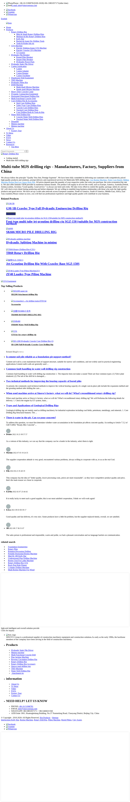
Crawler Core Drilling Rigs (27, 108)
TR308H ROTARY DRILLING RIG (26, 315)
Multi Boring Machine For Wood (21, 570)
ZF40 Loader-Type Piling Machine (28, 274)
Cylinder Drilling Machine (18, 567)
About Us (10, 128)
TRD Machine (17, 80)
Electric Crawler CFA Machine (28, 50)
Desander (15, 121)
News (8, 140)
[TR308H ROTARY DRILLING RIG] (21, 311)
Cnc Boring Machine (98, 180)
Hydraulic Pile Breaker (20, 55)
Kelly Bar (20, 39)
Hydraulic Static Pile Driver (22, 64)
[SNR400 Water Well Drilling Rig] (15, 321)
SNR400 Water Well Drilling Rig (24, 325)
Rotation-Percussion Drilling (19, 551)
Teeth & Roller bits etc (25, 43)
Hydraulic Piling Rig (19, 82)
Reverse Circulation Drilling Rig (24, 659)
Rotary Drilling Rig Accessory (23, 664)
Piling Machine (54, 720)
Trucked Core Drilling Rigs (27, 110)
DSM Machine (17, 85)
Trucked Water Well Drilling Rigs (29, 119)
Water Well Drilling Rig (20, 115)
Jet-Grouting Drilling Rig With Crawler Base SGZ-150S (42, 263)
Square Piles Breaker (24, 59)
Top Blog (15, 147)
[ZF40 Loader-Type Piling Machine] (23, 271)
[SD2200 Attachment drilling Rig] (19, 291)
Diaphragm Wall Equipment (22, 78)
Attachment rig (17, 673)
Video (8, 135)
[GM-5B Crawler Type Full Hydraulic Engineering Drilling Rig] (10, 203)
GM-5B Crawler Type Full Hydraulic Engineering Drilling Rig (47, 208)
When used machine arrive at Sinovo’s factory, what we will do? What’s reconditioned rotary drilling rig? (61, 393)
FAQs (8, 137)
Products (9, 30)
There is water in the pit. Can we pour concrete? (31, 417)
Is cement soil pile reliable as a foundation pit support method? (38, 356)
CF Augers (20, 53)
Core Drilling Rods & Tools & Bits (30, 112)
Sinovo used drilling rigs (21, 666)
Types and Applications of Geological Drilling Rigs (32, 405)
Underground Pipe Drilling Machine (22, 558)
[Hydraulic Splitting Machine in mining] (18, 239)
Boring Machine (26, 720)
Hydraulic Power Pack (25, 62)
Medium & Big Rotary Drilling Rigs (30, 36)
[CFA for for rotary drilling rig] (14, 331)
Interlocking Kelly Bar (10, 720)
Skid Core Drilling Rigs (25, 103)
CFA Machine (16, 46)
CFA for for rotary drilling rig (23, 335)
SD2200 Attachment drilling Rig (24, 294)
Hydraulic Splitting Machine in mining (31, 242)
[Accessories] (28, 301)
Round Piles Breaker (24, 57)
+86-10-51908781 (26, 706)
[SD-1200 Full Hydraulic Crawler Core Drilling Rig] (32, 341)
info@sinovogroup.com (27, 709)
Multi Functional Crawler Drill (23, 98)
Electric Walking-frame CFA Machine (31, 48)
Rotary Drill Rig (40, 720)
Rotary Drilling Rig (19, 32)
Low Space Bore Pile (26, 182)
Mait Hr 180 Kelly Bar (17, 556)
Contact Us (10, 142)
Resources (10, 144)
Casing (19, 69)
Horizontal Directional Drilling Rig (25, 96)
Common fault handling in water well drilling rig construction (38, 369)
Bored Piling (66, 720)
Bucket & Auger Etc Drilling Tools (30, 41)
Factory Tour (16, 131)
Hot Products (45, 718)
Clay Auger (77, 720)
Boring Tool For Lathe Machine (21, 560)
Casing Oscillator (23, 75)
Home (8, 27)
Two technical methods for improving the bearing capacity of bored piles (43, 381)
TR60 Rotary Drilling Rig (23, 252)
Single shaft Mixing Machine (27, 89)
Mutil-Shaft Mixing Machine (27, 87)
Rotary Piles (13, 549)
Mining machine (17, 124)
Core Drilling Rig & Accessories (24, 101)
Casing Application (19, 66)
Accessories (16, 304)
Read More (10, 214)
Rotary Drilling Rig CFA (18, 563)
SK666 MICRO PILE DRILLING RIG (31, 232)
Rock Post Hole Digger (17, 565)
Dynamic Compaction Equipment (24, 94)
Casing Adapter (22, 71)
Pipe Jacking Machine (20, 657)
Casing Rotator (22, 73)
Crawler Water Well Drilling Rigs (29, 117)
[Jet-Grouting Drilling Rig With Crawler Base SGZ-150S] (14, 260)
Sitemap (55, 718)
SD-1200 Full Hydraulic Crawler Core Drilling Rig (32, 345)
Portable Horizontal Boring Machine (22, 554)
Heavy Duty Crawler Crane (22, 92)
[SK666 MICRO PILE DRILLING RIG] (9, 228)
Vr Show (9, 133)
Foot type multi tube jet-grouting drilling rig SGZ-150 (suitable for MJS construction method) (61, 222)
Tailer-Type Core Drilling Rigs (28, 105)
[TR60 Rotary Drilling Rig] (20, 249)
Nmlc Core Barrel (115, 180)
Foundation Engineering (17, 547)
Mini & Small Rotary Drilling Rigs (30, 34)
